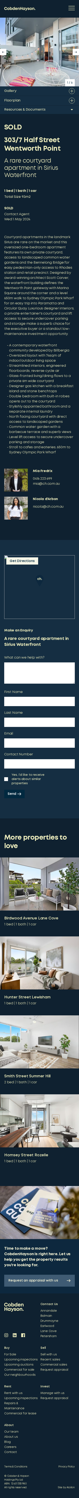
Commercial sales (53, 1364)
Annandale (48, 1311)
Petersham (48, 1336)
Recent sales (50, 1359)
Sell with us (48, 1354)
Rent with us (13, 1393)
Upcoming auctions (18, 1364)
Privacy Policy (66, 1467)
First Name (13, 692)
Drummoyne (49, 1321)
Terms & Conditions (15, 1467)
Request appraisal (54, 1370)
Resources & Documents (25, 109)
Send (12, 793)
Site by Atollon (66, 1487)
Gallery (10, 91)
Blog (7, 1442)
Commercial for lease (20, 1413)
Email (8, 733)
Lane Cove (48, 1331)
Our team (11, 1432)
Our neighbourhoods (19, 1375)
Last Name (13, 712)
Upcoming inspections (21, 1359)
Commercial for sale (19, 1370)
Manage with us (52, 1393)
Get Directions (22, 561)
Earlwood (47, 1326)
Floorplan (12, 100)
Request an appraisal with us (33, 1280)
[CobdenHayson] (19, 9)
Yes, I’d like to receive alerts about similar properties (28, 779)
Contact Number (18, 754)
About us (11, 1437)
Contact (10, 1452)
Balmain (46, 1316)
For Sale (10, 1354)
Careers (10, 1447)
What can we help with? (24, 657)
